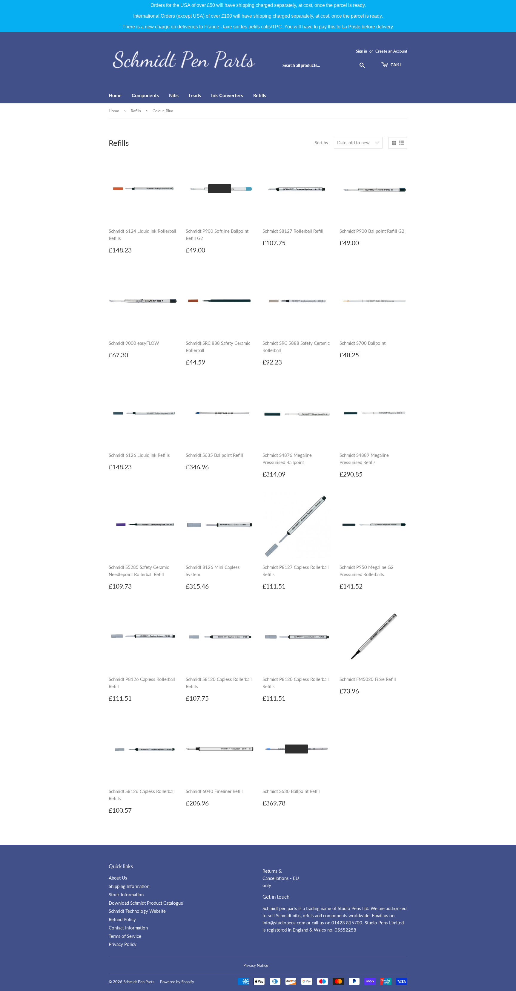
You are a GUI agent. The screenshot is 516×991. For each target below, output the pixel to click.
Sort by (321, 142)
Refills (259, 95)
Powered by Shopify (177, 981)
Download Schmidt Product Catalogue (146, 903)
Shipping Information (129, 886)
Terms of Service (125, 936)
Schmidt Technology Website (137, 911)
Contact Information (128, 927)
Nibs (174, 95)
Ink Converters (227, 95)
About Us (118, 877)
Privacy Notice (255, 965)
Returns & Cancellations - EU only (280, 878)
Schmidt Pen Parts (138, 981)
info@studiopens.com (283, 922)
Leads (195, 95)
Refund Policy (122, 919)
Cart (395, 64)
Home (115, 95)
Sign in (361, 51)
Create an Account (391, 51)
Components (145, 95)
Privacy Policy (122, 944)
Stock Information (126, 894)
